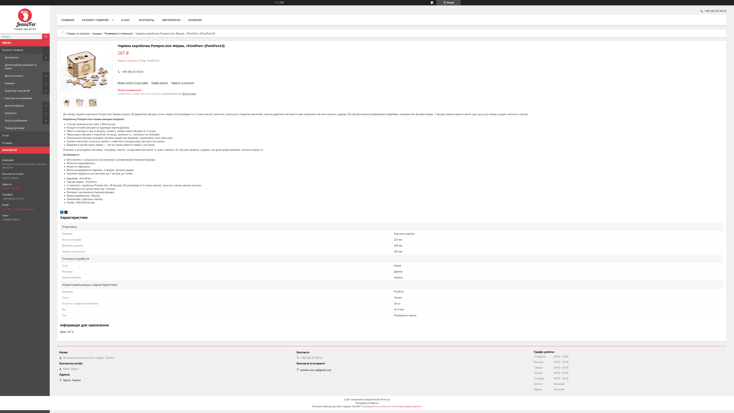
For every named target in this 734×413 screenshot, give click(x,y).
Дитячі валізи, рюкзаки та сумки (21, 66)
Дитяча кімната (14, 105)
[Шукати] (46, 36)
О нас (5, 135)
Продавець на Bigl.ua (367, 403)
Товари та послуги (78, 33)
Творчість (11, 113)
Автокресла (171, 20)
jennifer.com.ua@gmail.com (18, 209)
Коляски (194, 20)
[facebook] (61, 212)
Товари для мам (14, 128)
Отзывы (7, 143)
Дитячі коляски (14, 75)
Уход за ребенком (16, 120)
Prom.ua (385, 399)
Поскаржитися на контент (377, 406)
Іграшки (9, 83)
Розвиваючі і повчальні (119, 33)
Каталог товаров (12, 50)
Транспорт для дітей (17, 90)
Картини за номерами (18, 98)
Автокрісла (11, 57)
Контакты (146, 20)
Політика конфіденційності (407, 406)
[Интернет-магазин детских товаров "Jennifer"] (25, 17)
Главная (67, 20)
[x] (65, 212)
